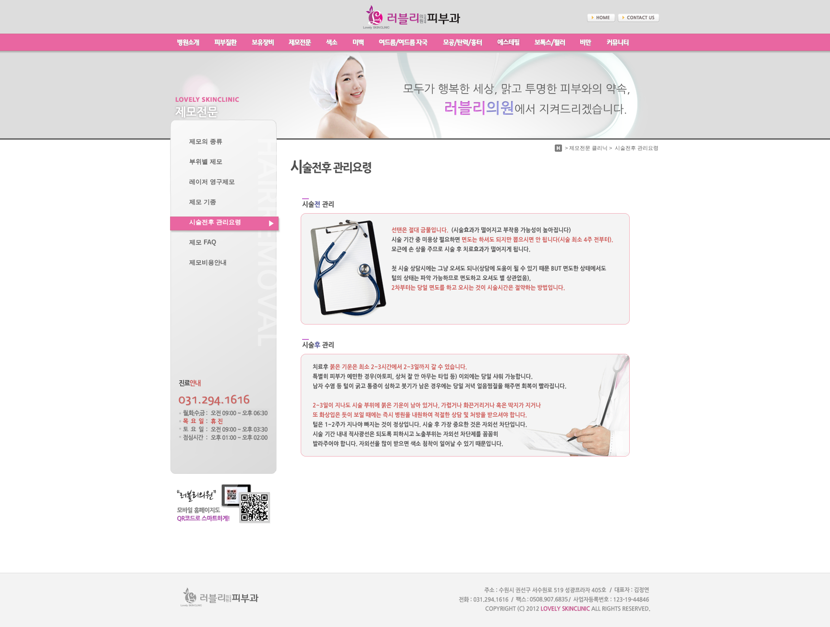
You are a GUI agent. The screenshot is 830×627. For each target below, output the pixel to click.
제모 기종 (202, 202)
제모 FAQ (202, 242)
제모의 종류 (205, 141)
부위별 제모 (205, 161)
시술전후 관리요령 (215, 222)
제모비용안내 (208, 262)
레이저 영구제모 (212, 182)
